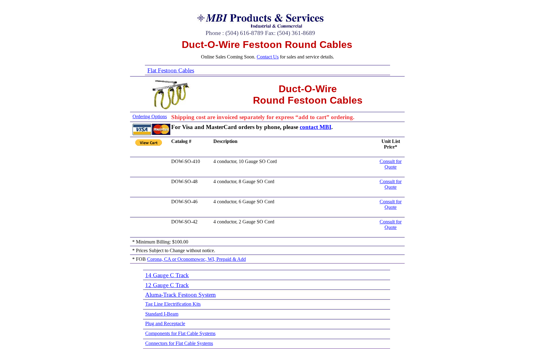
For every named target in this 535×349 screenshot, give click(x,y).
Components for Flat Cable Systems (180, 333)
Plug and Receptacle (165, 323)
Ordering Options (150, 116)
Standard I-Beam (161, 314)
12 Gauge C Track (167, 285)
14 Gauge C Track (167, 275)
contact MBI (315, 127)
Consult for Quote (391, 164)
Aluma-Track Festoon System (180, 294)
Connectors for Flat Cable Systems (179, 343)
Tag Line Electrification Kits (173, 304)
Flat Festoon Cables (170, 70)
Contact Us (268, 56)
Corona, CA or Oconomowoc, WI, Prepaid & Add (196, 259)
